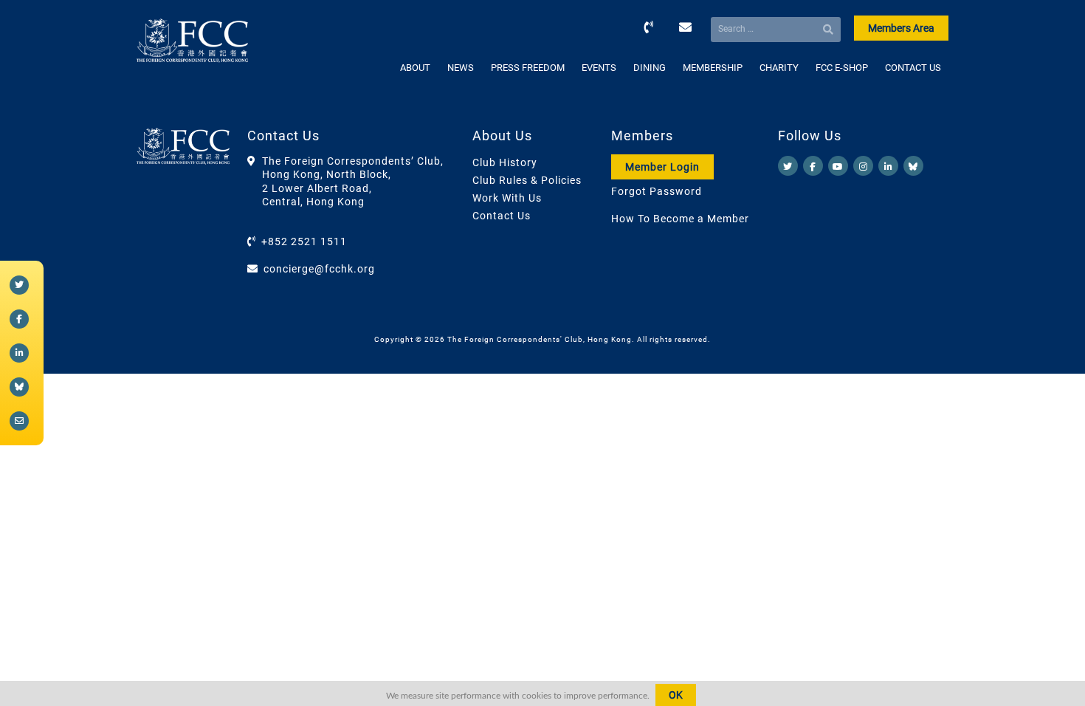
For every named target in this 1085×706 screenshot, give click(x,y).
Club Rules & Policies (527, 180)
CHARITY (779, 67)
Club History (504, 162)
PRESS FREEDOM (528, 67)
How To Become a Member (680, 219)
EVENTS (599, 67)
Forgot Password (656, 191)
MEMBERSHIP (713, 67)
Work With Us (507, 198)
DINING (649, 67)
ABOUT (415, 67)
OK (676, 695)
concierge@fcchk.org (319, 269)
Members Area (901, 28)
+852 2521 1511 (304, 241)
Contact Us (501, 216)
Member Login (662, 167)
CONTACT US (913, 67)
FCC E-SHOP (842, 67)
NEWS (460, 67)
